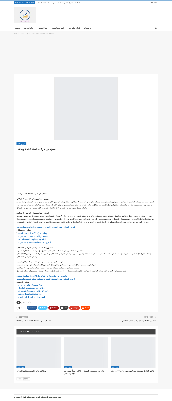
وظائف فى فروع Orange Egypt (31, 285)
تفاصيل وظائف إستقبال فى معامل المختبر (139, 320)
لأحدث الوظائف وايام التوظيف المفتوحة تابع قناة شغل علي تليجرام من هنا (45, 227)
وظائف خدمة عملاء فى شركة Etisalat (33, 236)
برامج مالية (87, 28)
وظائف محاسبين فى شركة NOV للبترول (34, 242)
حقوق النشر (68, 3)
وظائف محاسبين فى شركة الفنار (31, 288)
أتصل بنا (77, 3)
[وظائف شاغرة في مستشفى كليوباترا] (38, 352)
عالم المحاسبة (28, 28)
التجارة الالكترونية (74, 28)
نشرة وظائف (21, 144)
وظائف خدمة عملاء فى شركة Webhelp (33, 291)
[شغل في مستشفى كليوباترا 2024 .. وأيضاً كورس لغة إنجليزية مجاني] (86, 352)
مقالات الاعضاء (42, 3)
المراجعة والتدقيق (58, 28)
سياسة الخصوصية (56, 3)
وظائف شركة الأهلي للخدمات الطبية (32, 233)
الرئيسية (17, 28)
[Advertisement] (86, 54)
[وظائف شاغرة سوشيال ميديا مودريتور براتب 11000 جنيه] (133, 352)
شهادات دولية (43, 28)
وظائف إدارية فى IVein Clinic (30, 294)
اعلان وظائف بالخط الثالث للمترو (31, 297)
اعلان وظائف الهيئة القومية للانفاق (32, 239)
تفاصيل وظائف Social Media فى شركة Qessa (34, 320)
